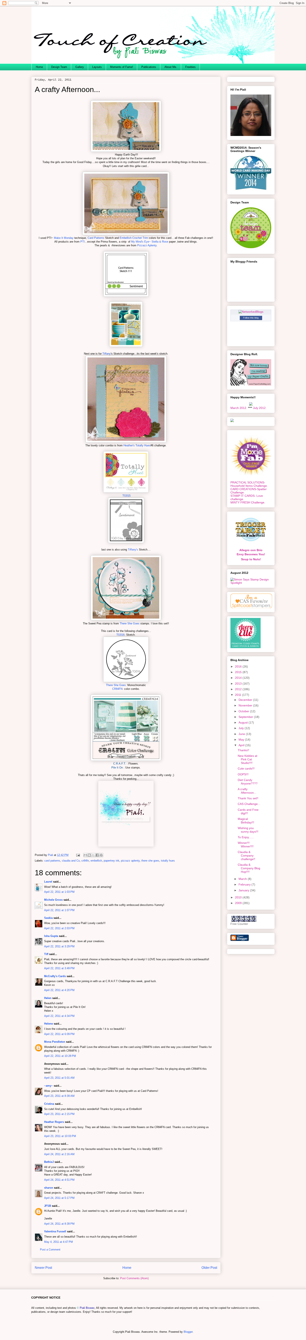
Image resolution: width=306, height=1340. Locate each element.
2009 (239, 903)
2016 (239, 666)
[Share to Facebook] (97, 855)
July (242, 728)
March (243, 878)
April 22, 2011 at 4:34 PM (59, 1015)
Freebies (190, 66)
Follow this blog (251, 317)
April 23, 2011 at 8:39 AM (59, 1095)
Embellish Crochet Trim (134, 237)
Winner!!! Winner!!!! (246, 844)
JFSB (47, 1205)
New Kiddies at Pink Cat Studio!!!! (247, 759)
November (246, 705)
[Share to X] (93, 855)
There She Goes (129, 623)
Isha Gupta (51, 936)
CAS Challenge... (249, 804)
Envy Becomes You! (251, 554)
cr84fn (85, 860)
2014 (239, 677)
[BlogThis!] (89, 855)
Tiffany (106, 353)
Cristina (49, 1103)
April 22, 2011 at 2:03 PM (59, 928)
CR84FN (117, 688)
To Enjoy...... (246, 837)
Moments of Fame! (121, 66)
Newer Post (43, 1267)
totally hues (168, 860)
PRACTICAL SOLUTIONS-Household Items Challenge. (249, 484)
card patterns (52, 860)
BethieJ (49, 1161)
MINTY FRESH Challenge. (247, 502)
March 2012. (238, 408)
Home (39, 66)
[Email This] (85, 855)
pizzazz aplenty (130, 860)
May (242, 739)
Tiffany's (133, 549)
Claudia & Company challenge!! (246, 855)
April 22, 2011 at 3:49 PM (59, 968)
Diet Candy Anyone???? (247, 781)
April (242, 745)
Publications (148, 66)
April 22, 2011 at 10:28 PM (60, 1055)
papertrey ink (111, 860)
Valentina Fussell (55, 1231)
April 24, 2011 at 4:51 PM (59, 1179)
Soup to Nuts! (251, 559)
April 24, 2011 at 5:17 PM (59, 1197)
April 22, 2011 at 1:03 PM (59, 891)
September (246, 717)
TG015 (126, 495)
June (242, 734)
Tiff (46, 954)
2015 (239, 672)
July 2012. (259, 408)
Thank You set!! (248, 798)
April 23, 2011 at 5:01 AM (59, 1077)
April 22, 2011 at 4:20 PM (59, 990)
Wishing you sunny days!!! (248, 829)
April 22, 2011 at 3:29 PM (59, 946)
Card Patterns (96, 237)
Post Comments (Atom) (134, 1278)
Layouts (97, 66)
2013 (239, 683)
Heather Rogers (54, 1121)
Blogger (188, 1331)
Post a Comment (50, 1249)
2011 (238, 694)
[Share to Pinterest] (101, 855)
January (244, 890)
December (246, 699)
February (245, 884)
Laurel (48, 881)
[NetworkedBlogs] (251, 311)
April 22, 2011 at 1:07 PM (59, 910)
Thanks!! (243, 750)
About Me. (170, 66)
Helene (48, 1023)
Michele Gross (53, 899)
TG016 (120, 634)
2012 (239, 689)
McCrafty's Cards (55, 976)
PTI (82, 241)
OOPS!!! (243, 774)
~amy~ (48, 1085)
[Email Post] (78, 855)
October (244, 711)
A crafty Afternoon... (247, 790)
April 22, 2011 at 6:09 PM (59, 1034)
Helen (47, 998)
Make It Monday (63, 237)
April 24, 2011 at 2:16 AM (59, 1154)
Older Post (209, 1267)
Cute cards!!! (246, 768)
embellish (96, 860)
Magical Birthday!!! (246, 820)
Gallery (79, 66)
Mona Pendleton (54, 1041)
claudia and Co (71, 860)
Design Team (59, 66)
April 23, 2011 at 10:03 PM (60, 1136)
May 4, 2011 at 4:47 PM (58, 1241)
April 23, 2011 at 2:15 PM (59, 1114)
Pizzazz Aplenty (147, 245)
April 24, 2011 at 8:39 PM (59, 1223)
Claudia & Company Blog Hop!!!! (249, 868)
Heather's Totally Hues (137, 445)
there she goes (150, 860)
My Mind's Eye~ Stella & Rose (149, 241)
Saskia (48, 917)
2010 (239, 897)
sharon (48, 1187)
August (244, 722)
